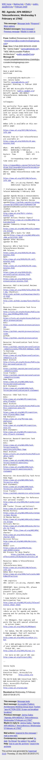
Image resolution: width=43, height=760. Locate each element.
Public (28, 4)
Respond (35, 23)
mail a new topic (11, 736)
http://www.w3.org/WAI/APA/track (18, 508)
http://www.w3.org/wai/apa (15, 688)
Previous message (12, 32)
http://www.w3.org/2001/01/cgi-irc (19, 651)
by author (32, 741)
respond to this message (26, 733)
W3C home (6, 4)
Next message (28, 29)
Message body (23, 23)
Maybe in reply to (28, 32)
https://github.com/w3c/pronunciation (20, 338)
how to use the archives (19, 744)
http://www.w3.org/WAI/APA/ (26, 530)
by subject (22, 741)
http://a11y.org (26, 675)
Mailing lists (18, 4)
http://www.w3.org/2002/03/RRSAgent (19, 627)
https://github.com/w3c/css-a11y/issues (21, 493)
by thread (13, 741)
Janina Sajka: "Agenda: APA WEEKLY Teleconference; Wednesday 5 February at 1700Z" (21, 717)
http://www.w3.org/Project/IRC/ (17, 657)
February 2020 (21, 7)
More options (9, 26)
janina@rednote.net (29, 49)
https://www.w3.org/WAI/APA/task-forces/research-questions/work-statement (18, 469)
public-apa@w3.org (25, 54)
